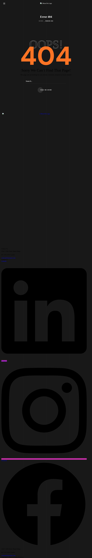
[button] (88, 3)
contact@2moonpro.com (8, 258)
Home (41, 21)
